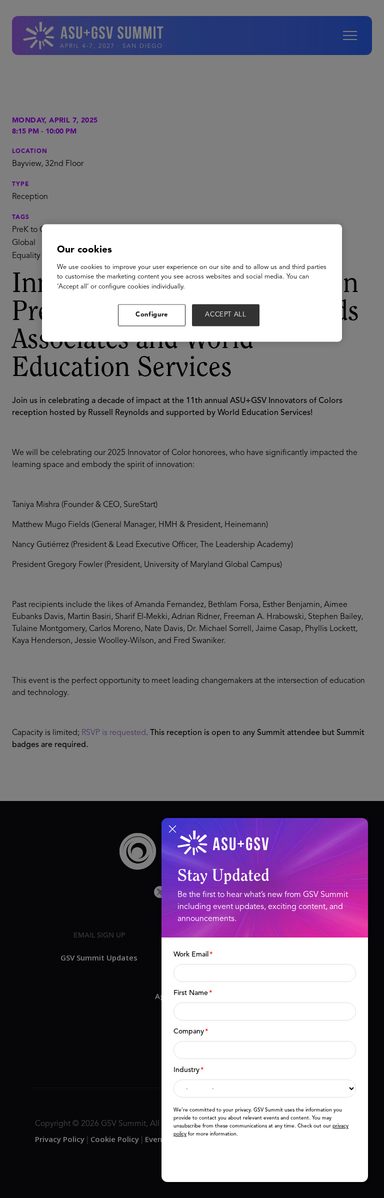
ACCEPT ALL (225, 315)
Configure (152, 315)
